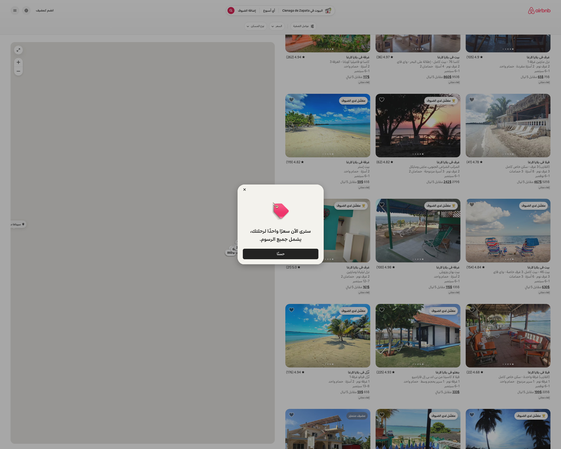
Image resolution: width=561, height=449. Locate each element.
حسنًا (280, 253)
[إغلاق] (244, 189)
